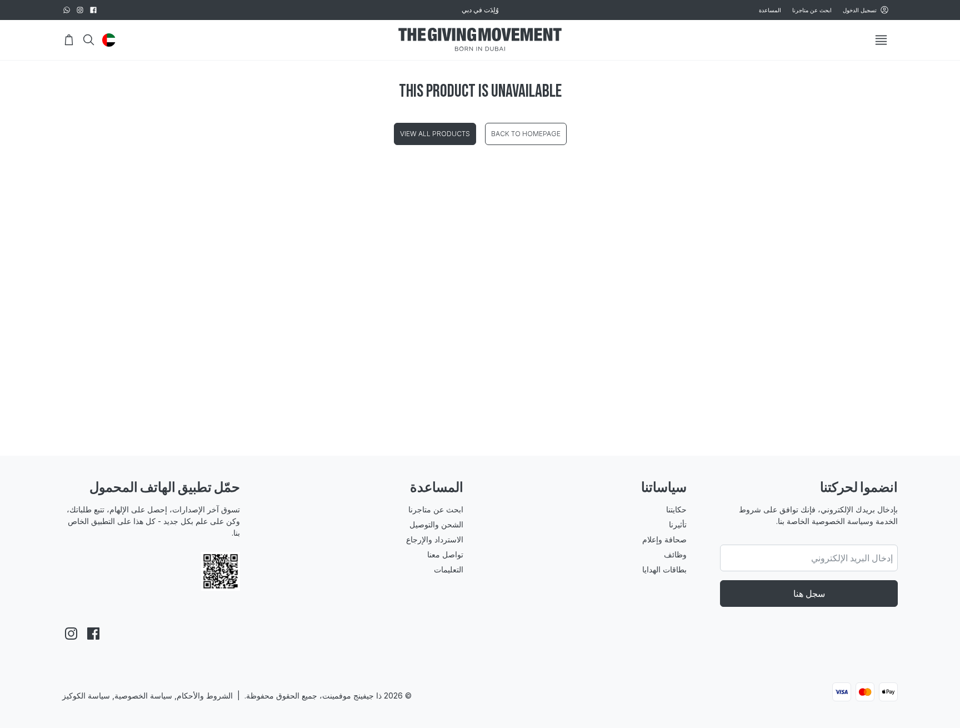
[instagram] (80, 10)
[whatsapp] (66, 10)
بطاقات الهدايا (664, 569)
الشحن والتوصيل (436, 524)
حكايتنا (676, 509)
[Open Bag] (69, 40)
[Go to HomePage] (480, 40)
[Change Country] (109, 40)
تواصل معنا (445, 554)
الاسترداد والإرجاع (434, 539)
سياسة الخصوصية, (141, 695)
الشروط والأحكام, (203, 695)
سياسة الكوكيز (86, 695)
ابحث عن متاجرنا (812, 10)
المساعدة (770, 10)
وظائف (675, 554)
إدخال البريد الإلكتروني (852, 558)
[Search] (89, 40)
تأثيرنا (678, 524)
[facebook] (93, 10)
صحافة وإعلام (664, 539)
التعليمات (448, 569)
